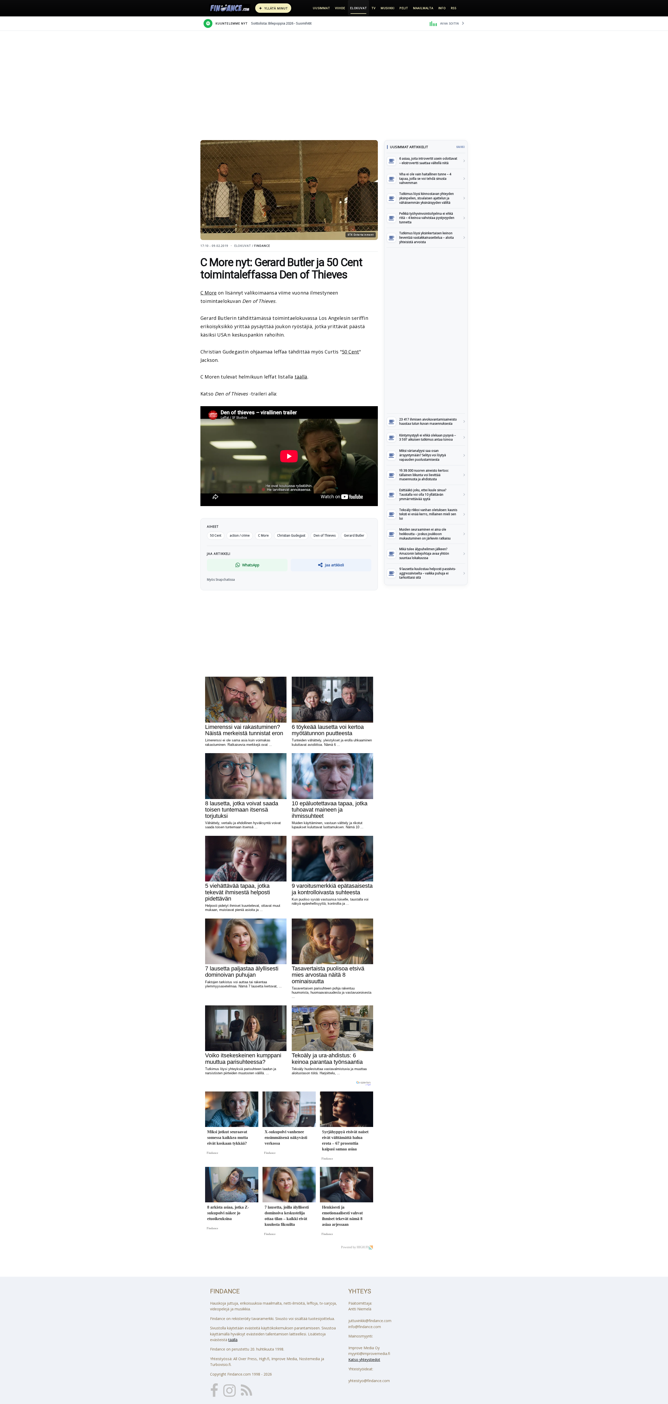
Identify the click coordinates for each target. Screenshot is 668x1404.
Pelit (403, 8)
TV (374, 8)
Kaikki (460, 146)
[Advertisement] (426, 330)
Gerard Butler (354, 535)
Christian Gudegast (291, 535)
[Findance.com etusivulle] (229, 8)
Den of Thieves (325, 535)
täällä (301, 377)
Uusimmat (321, 8)
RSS (453, 8)
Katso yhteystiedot (364, 1359)
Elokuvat (358, 8)
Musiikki (388, 8)
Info (442, 8)
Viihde (340, 8)
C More (208, 293)
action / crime (240, 535)
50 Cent (350, 352)
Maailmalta (423, 8)
